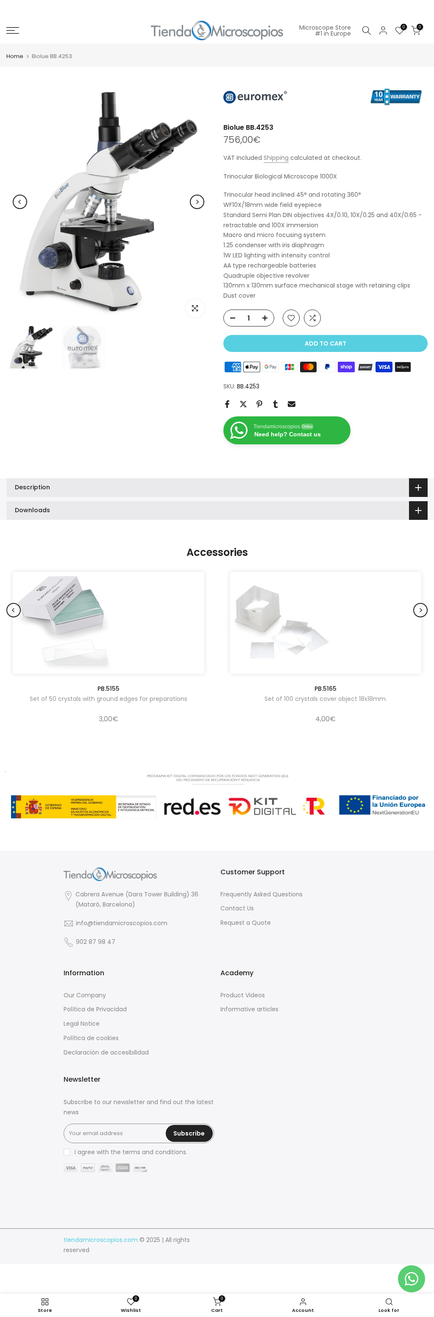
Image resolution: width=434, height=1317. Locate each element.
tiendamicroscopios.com (101, 1240)
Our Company (85, 995)
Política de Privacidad (95, 1009)
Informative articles (249, 1009)
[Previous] (20, 202)
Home (14, 56)
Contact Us (237, 908)
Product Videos (242, 995)
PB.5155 (108, 688)
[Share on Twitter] (243, 404)
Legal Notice (82, 1024)
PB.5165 (325, 688)
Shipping (276, 157)
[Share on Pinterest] (259, 404)
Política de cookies (91, 1038)
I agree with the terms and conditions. (131, 1152)
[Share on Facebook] (227, 404)
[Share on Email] (291, 404)
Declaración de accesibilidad (106, 1053)
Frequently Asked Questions (261, 894)
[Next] (197, 202)
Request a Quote (245, 923)
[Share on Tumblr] (275, 404)
